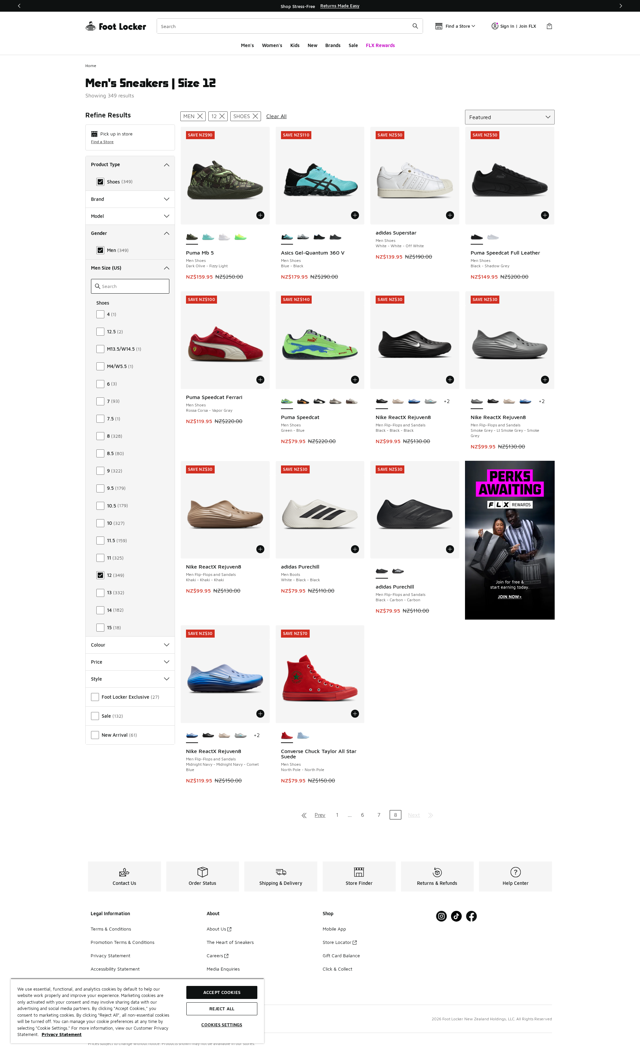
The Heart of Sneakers (230, 942)
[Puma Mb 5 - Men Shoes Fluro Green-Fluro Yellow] (240, 237)
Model (97, 216)
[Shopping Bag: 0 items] (549, 26)
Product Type (105, 164)
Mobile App (334, 929)
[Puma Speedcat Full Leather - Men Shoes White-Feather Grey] (493, 237)
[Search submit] (415, 26)
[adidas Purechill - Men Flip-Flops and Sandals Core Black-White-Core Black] (398, 571)
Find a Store (102, 141)
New (312, 45)
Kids (295, 45)
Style (96, 679)
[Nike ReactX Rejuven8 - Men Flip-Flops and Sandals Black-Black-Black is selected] (382, 401)
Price (96, 662)
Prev (320, 815)
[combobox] (290, 26)
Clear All (276, 116)
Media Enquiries (223, 969)
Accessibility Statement (115, 969)
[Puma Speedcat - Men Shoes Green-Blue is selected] (287, 401)
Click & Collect (337, 969)
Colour (98, 645)
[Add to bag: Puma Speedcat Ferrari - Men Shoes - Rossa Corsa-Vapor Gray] (260, 380)
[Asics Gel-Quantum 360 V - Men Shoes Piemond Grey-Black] (303, 237)
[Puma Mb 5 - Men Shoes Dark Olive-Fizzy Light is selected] (192, 237)
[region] (320, 6)
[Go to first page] (304, 814)
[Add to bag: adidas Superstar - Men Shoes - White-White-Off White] (450, 215)
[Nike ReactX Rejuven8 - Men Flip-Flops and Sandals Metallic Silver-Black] (430, 401)
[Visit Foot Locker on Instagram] (441, 916)
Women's (272, 45)
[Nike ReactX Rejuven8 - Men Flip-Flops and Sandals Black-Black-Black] (493, 401)
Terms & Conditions (111, 929)
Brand (97, 199)
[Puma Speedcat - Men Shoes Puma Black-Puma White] (319, 401)
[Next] (620, 6)
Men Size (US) (106, 268)
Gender (99, 233)
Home (90, 65)
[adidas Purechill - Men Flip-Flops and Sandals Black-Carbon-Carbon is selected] (382, 571)
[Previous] (19, 6)
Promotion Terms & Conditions (122, 942)
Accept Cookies (221, 992)
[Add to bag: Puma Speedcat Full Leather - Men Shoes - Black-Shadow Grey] (545, 215)
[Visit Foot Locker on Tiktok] (456, 916)
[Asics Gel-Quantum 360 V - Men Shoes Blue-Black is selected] (287, 237)
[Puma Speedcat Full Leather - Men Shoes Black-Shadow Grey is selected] (477, 237)
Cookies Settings (221, 1024)
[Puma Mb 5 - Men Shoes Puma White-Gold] (224, 237)
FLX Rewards (380, 45)
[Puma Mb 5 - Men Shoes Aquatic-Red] (208, 237)
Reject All (221, 1008)
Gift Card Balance (341, 955)
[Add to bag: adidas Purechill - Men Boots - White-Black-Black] (355, 549)
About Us (216, 929)
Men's (247, 45)
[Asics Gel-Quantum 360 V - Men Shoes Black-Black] (335, 237)
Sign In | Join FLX (518, 26)
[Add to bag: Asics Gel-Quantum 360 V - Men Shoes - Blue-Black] (355, 215)
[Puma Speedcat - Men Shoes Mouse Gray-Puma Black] (335, 401)
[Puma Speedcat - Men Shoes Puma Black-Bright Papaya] (303, 401)
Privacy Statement (110, 955)
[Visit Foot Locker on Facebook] (471, 916)
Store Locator (337, 942)
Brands (333, 45)
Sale (353, 45)
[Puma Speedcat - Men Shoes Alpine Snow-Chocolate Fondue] (352, 401)
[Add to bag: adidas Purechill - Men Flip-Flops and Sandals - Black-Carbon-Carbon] (450, 549)
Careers (215, 955)
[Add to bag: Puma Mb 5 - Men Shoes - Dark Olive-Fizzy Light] (260, 215)
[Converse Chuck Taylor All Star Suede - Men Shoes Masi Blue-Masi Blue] (303, 735)
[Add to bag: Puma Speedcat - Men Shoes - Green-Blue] (355, 380)
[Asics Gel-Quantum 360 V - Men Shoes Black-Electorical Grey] (319, 237)
